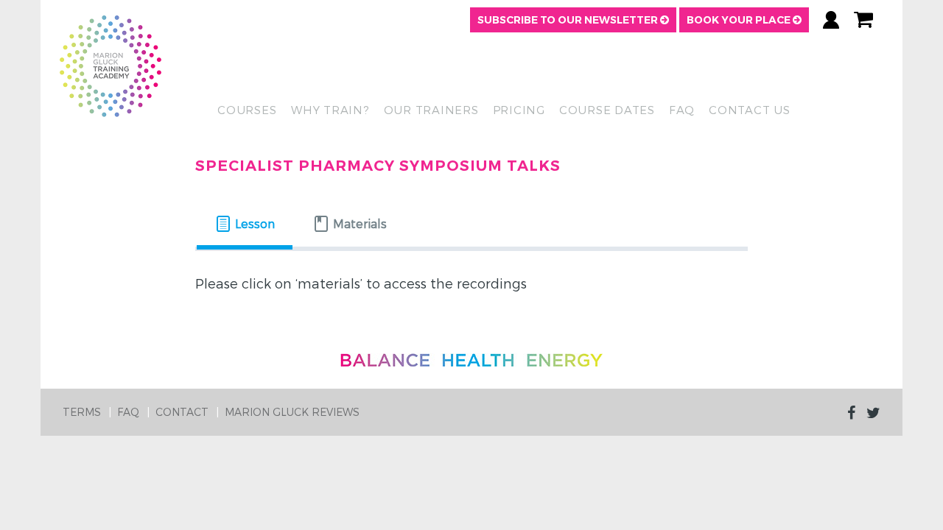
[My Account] (831, 19)
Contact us (749, 109)
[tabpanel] (471, 289)
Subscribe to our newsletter (568, 19)
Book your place (740, 19)
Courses (246, 109)
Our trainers (431, 109)
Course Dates (607, 109)
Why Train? (330, 109)
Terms (82, 412)
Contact (181, 412)
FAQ (682, 109)
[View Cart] (863, 19)
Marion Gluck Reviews (292, 412)
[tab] (244, 224)
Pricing (519, 109)
